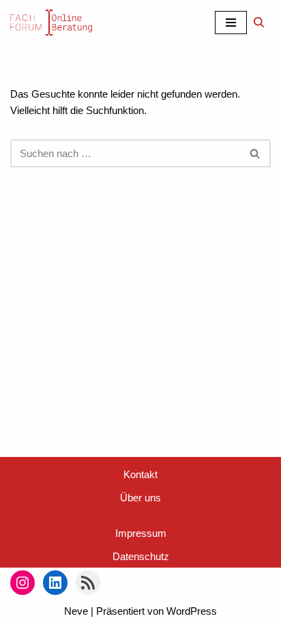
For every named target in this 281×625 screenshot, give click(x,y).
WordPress (191, 611)
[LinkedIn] (55, 582)
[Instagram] (22, 582)
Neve (76, 611)
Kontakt (140, 474)
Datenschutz (141, 556)
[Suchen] (259, 22)
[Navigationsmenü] (231, 22)
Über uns (140, 497)
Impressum (140, 533)
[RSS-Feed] (88, 582)
